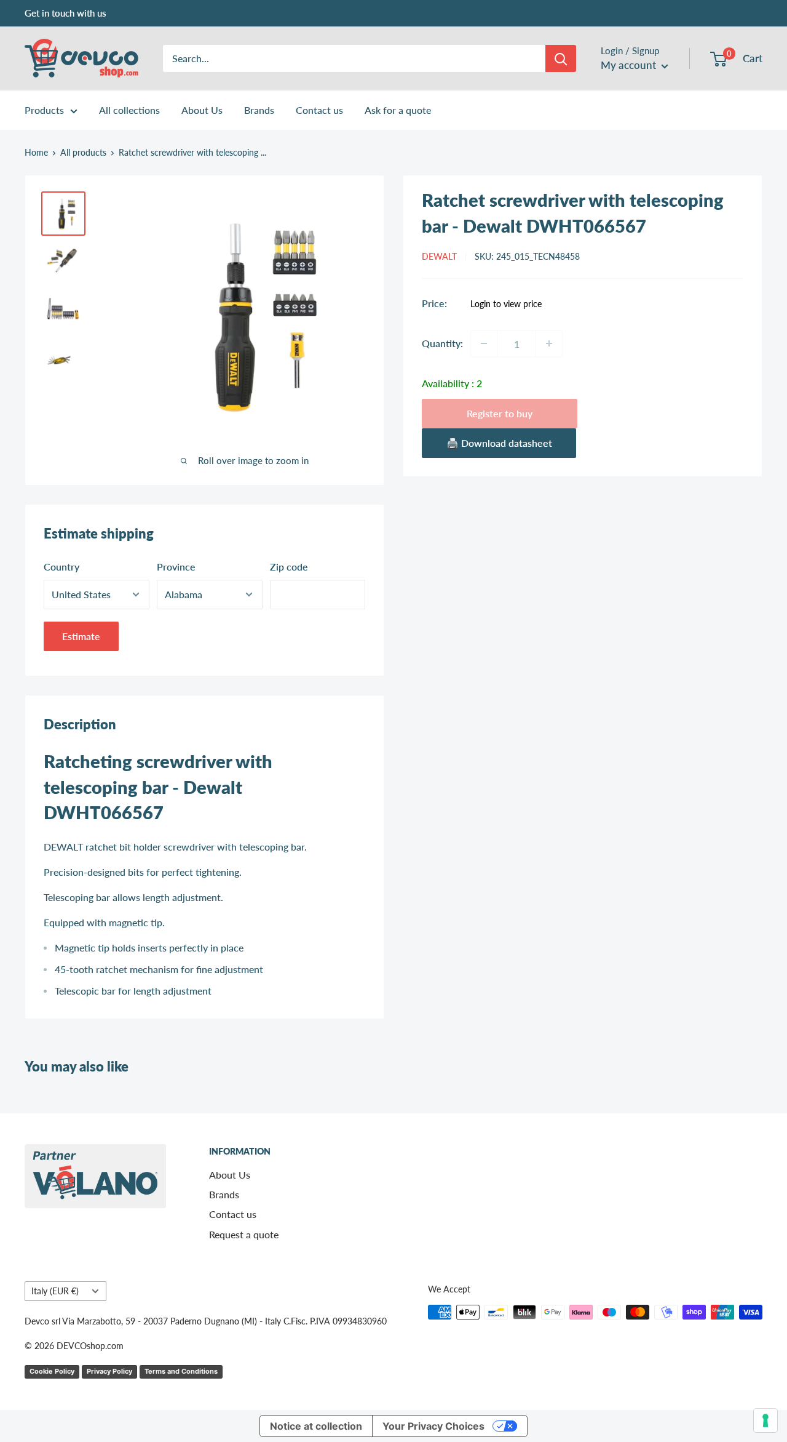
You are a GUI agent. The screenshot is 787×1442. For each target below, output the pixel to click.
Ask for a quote (398, 110)
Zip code (289, 566)
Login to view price (506, 304)
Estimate (81, 636)
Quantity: (442, 343)
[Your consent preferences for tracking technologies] (765, 1420)
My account (629, 64)
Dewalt (439, 256)
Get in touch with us (65, 12)
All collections (129, 110)
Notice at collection (316, 1426)
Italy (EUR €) (55, 1291)
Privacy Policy (109, 1371)
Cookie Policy (52, 1371)
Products (44, 110)
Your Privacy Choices (433, 1426)
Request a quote (244, 1234)
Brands (259, 110)
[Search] (560, 58)
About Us (202, 110)
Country (61, 566)
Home (36, 152)
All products (83, 152)
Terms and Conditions (181, 1371)
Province (176, 566)
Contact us (319, 110)
